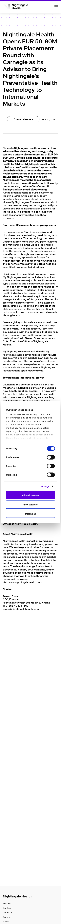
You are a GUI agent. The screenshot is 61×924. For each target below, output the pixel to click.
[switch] (51, 457)
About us (7, 912)
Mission (7, 903)
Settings (45, 486)
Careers (7, 917)
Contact (7, 908)
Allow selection (30, 504)
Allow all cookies (30, 495)
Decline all (30, 514)
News (6, 921)
